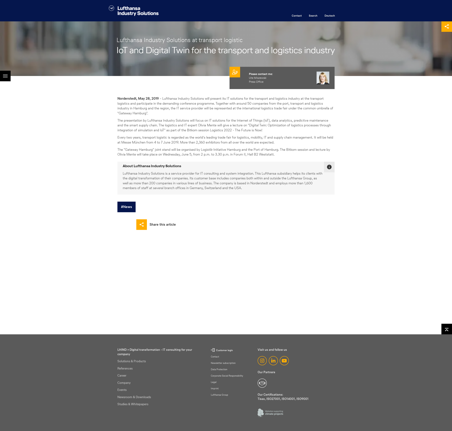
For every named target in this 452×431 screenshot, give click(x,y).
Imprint (215, 388)
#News (126, 206)
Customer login (224, 350)
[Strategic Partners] (262, 383)
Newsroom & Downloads (134, 397)
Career (121, 375)
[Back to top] (446, 329)
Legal (213, 382)
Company (124, 383)
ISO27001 (273, 399)
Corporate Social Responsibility (227, 375)
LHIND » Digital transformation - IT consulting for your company (154, 352)
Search (313, 15)
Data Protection (219, 369)
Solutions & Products (131, 361)
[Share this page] (446, 26)
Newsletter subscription (223, 363)
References (125, 368)
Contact (297, 15)
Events (122, 390)
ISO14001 (288, 399)
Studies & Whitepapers (132, 404)
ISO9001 (302, 399)
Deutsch (330, 15)
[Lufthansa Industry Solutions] (134, 10)
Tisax (261, 399)
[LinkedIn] (273, 360)
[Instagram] (262, 360)
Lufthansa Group (219, 395)
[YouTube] (284, 360)
